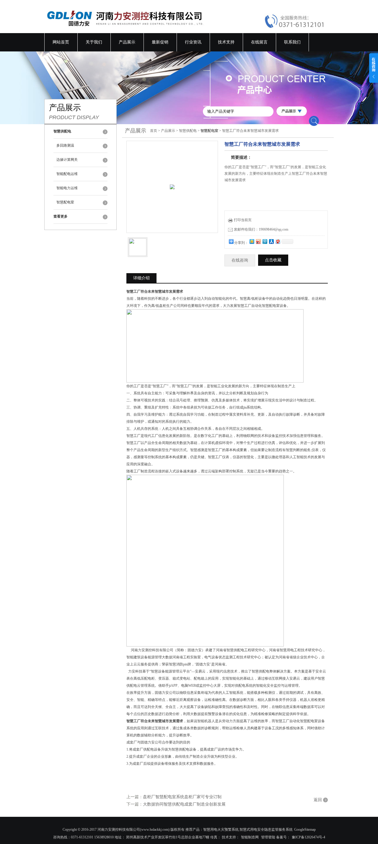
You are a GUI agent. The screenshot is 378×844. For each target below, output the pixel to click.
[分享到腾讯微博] (264, 241)
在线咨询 (240, 260)
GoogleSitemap (305, 829)
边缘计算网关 (67, 160)
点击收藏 (273, 260)
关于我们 (94, 42)
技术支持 (226, 42)
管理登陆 (268, 837)
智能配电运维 (67, 174)
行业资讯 (193, 42)
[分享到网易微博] (277, 241)
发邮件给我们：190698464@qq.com (261, 229)
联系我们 (292, 42)
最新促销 (160, 42)
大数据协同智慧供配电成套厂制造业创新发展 (184, 804)
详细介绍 (141, 278)
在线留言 (259, 42)
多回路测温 (65, 145)
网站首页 (61, 42)
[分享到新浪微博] (258, 241)
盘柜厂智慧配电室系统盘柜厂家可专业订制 (182, 797)
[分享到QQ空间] (251, 241)
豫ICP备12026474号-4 (308, 837)
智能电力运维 (67, 188)
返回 (318, 800)
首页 (153, 131)
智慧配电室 (65, 202)
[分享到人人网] (271, 241)
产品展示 (127, 42)
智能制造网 (250, 837)
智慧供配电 (188, 131)
